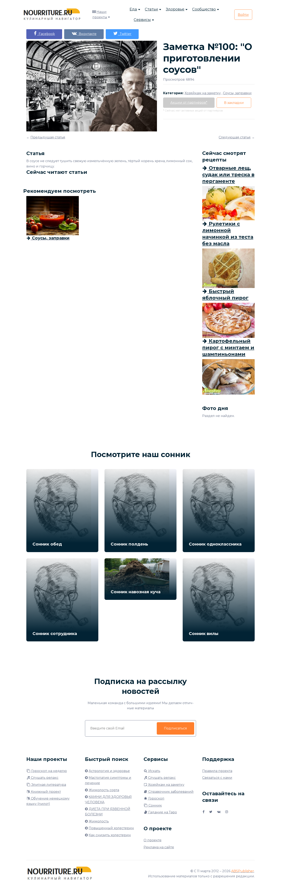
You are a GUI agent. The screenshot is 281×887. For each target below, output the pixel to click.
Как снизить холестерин (110, 835)
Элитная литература (48, 785)
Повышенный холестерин (111, 828)
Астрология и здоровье (109, 771)
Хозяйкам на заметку (165, 785)
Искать (153, 771)
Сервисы (142, 19)
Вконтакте (86, 34)
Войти (243, 15)
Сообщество (204, 9)
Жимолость (99, 821)
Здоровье (175, 9)
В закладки (234, 103)
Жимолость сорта (104, 790)
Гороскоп (155, 798)
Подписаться (175, 728)
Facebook (46, 34)
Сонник (155, 805)
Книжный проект (45, 792)
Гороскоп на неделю (48, 771)
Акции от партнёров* (188, 102)
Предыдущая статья (47, 137)
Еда (133, 9)
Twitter (124, 34)
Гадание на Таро (162, 812)
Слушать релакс (44, 778)
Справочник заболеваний (170, 792)
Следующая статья (235, 137)
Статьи (151, 9)
